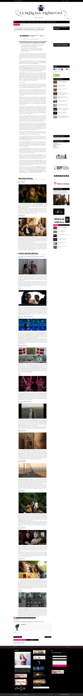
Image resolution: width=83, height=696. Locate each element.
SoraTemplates (19, 694)
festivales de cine (23, 27)
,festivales (24, 31)
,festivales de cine (28, 31)
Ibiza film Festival (56, 147)
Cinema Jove (55, 145)
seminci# (29, 617)
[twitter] (16, 1)
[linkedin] (22, 1)
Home (63, 0)
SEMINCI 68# (33, 617)
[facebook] (14, 1)
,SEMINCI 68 (36, 31)
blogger (19, 639)
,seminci (33, 31)
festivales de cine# (24, 617)
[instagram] (21, 1)
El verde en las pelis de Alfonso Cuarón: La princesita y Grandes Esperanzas (64, 93)
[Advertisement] (61, 127)
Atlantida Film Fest (56, 143)
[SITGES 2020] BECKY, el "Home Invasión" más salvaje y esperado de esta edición (63, 117)
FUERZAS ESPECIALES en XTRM (64, 234)
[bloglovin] (19, 1)
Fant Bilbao (55, 143)
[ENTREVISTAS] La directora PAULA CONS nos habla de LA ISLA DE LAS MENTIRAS (63, 109)
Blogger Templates (31, 694)
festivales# (18, 617)
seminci (27, 27)
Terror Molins (55, 147)
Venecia (54, 146)
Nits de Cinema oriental (57, 144)
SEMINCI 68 (31, 27)
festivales (18, 27)
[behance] (67, 694)
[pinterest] (17, 1)
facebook (32, 639)
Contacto (67, 0)
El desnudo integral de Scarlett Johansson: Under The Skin (63, 97)
